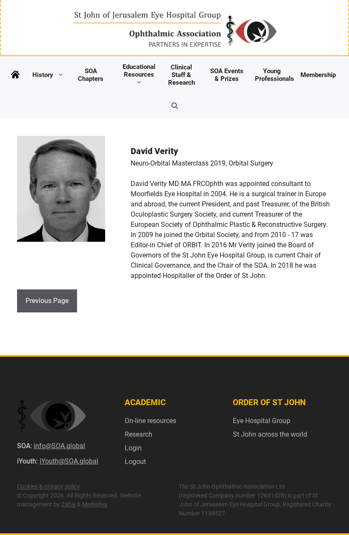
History (42, 75)
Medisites (94, 504)
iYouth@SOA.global (69, 461)
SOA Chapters (90, 75)
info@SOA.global (59, 446)
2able (68, 504)
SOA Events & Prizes (226, 75)
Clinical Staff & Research (181, 74)
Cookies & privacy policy (48, 486)
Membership (318, 75)
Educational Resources (139, 70)
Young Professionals (274, 75)
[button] (174, 106)
